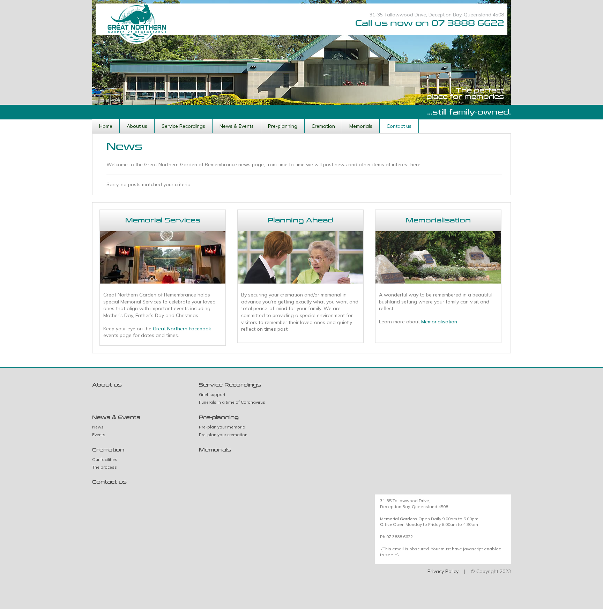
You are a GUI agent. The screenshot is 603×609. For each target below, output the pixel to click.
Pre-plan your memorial (222, 427)
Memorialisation (439, 321)
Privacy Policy (443, 571)
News (98, 427)
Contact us (399, 126)
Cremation (323, 126)
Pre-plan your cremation (223, 434)
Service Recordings (183, 126)
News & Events (236, 126)
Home (105, 126)
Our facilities (104, 459)
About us (137, 126)
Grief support (212, 394)
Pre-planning (282, 126)
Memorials (360, 126)
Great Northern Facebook (182, 328)
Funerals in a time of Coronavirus (232, 402)
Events (98, 434)
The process (104, 467)
